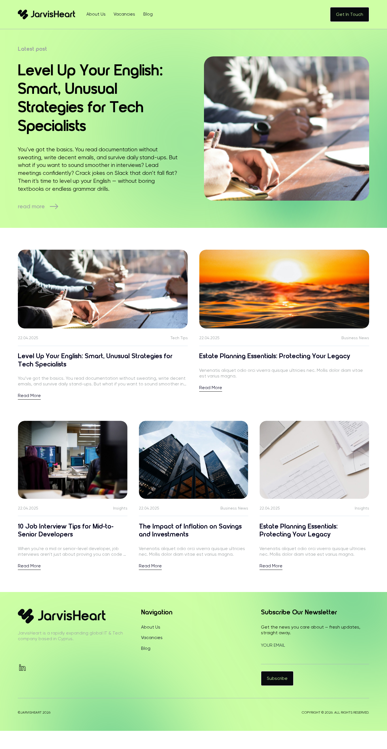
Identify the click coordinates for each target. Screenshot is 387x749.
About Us (96, 14)
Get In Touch (349, 14)
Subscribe (277, 678)
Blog (148, 14)
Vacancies (124, 14)
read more (31, 206)
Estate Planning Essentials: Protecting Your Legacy (274, 356)
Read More (29, 396)
